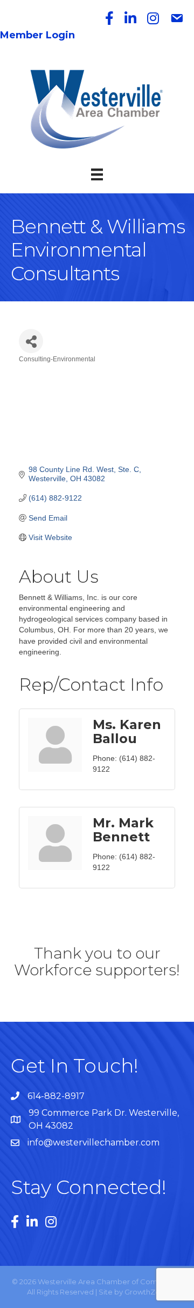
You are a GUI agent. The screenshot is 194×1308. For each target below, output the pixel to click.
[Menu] (97, 174)
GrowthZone (146, 1291)
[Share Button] (31, 341)
